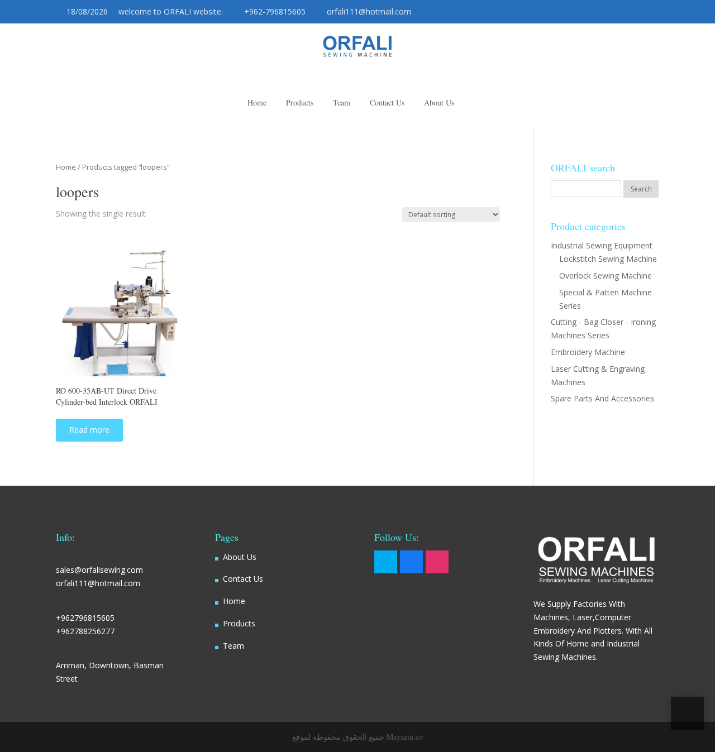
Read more (89, 429)
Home (66, 167)
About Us (239, 557)
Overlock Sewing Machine (605, 275)
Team (233, 645)
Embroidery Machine (588, 352)
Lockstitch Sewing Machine (608, 258)
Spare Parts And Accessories (602, 398)
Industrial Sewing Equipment (601, 245)
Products (239, 623)
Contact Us (243, 578)
